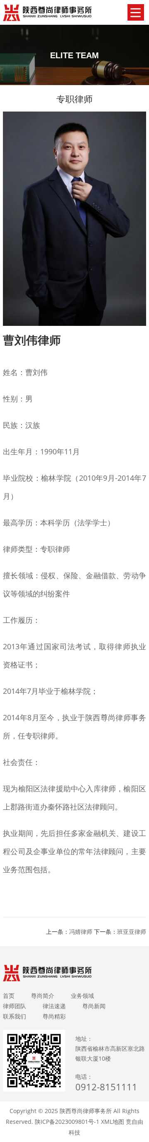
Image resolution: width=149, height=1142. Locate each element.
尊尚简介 (42, 996)
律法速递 (54, 1006)
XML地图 (112, 1121)
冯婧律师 (80, 931)
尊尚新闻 (94, 1006)
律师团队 (14, 1006)
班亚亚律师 (131, 931)
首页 (8, 996)
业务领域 (82, 996)
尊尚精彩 (54, 1016)
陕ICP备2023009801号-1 (67, 1121)
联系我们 (14, 1016)
